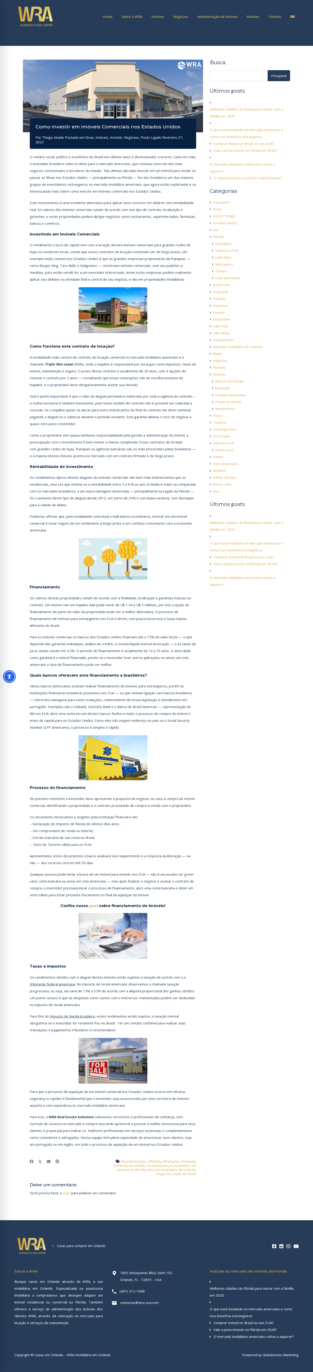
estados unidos (225, 223)
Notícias (253, 16)
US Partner (221, 436)
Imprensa (220, 305)
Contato (275, 16)
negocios (163, 1173)
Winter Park (222, 484)
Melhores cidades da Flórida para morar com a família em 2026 (246, 112)
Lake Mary (223, 257)
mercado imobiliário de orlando (171, 1169)
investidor (137, 1165)
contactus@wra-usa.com (139, 1302)
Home (108, 16)
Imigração (220, 291)
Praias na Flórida (228, 401)
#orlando (188, 1161)
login (66, 1193)
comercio (120, 1165)
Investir (116, 137)
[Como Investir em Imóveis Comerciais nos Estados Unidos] (113, 96)
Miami (217, 353)
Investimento (157, 1165)
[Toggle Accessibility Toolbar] (9, 677)
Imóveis (157, 16)
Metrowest (224, 264)
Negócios (180, 16)
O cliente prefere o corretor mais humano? (247, 178)
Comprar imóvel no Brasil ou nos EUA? (244, 143)
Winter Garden (224, 477)
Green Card (224, 450)
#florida (154, 1161)
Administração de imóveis (217, 16)
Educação (222, 388)
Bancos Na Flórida (229, 381)
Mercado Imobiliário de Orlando (238, 346)
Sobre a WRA (132, 16)
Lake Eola (220, 326)
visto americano (227, 278)
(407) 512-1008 (132, 1291)
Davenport (221, 202)
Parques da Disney (230, 395)
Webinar (219, 470)
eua (216, 229)
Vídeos (218, 456)
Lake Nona (221, 333)
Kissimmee (221, 319)
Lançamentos (223, 339)
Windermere (225, 408)
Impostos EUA (226, 250)
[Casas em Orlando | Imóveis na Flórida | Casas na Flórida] (35, 26)
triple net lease (184, 1173)
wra (216, 491)
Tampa (220, 271)
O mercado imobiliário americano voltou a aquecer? (242, 167)
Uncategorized (224, 429)
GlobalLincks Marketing (281, 1355)
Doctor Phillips (224, 216)
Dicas (89, 137)
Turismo (219, 422)
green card (221, 284)
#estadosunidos (134, 1161)
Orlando (219, 374)
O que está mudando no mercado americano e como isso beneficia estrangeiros (246, 133)
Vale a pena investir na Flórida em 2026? (245, 150)
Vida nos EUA (223, 443)
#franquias (171, 1161)
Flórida (218, 236)
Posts (145, 137)
